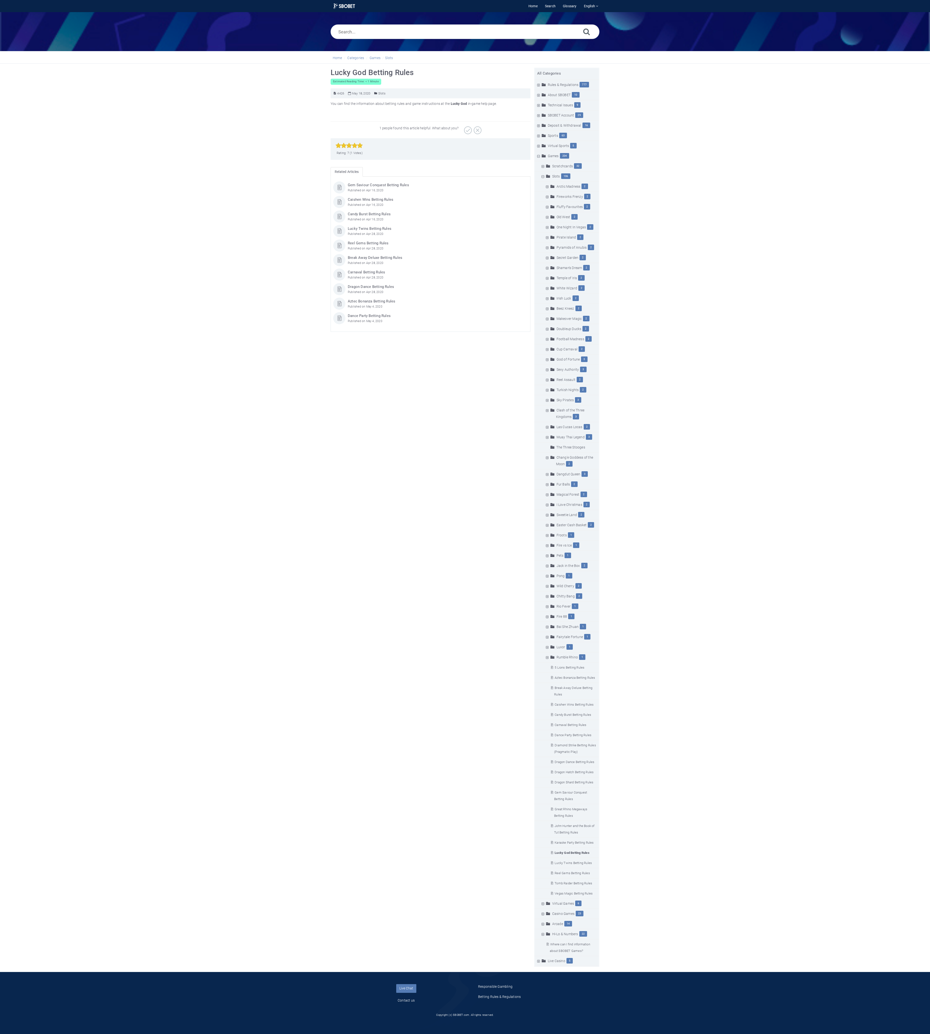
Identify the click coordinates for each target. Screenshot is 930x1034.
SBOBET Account (561, 115)
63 (563, 135)
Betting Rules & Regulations (499, 997)
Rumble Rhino (567, 657)
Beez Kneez (565, 308)
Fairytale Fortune (570, 637)
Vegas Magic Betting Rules (574, 893)
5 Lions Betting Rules (569, 667)
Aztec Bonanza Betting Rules (575, 677)
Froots (562, 535)
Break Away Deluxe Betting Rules (375, 257)
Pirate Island (566, 237)
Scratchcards (562, 166)
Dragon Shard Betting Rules (574, 782)
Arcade (557, 924)
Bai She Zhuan (568, 627)
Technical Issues (560, 105)
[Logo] (344, 6)
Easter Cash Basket (572, 525)
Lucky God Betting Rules (572, 853)
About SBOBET (559, 95)
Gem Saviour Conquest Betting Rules (378, 185)
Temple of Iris (567, 278)
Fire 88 (562, 616)
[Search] (586, 31)
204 (564, 155)
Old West (563, 217)
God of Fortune (568, 359)
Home (337, 58)
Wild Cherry (565, 586)
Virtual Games (563, 903)
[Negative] (477, 128)
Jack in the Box (568, 566)
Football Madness (570, 339)
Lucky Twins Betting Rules (573, 863)
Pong (561, 576)
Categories (355, 58)
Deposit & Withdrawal (564, 125)
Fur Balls (563, 484)
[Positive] (467, 128)
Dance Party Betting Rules (573, 735)
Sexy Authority (568, 369)
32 (577, 166)
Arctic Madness (569, 186)
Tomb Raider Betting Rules (573, 883)
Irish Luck (564, 298)
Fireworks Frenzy (570, 197)
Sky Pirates (565, 400)
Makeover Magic (569, 319)
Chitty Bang (566, 596)
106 (566, 176)
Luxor (561, 647)
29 (579, 115)
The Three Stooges (570, 447)
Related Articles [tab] (347, 172)
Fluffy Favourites (570, 207)
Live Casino (556, 961)
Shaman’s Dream (569, 268)
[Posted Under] (375, 93)
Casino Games (563, 914)
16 (586, 125)
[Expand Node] (539, 85)
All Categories (549, 73)
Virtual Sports (558, 146)
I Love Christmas (569, 505)
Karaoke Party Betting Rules (574, 842)
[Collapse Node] (539, 156)
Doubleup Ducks (569, 329)
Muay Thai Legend (571, 437)
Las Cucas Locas (569, 427)
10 (575, 94)
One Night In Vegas (571, 227)
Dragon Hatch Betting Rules (574, 772)
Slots (389, 58)
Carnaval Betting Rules (570, 725)
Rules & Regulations (563, 85)
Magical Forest (568, 494)
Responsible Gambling (495, 986)
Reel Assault (566, 380)
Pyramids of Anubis (572, 247)
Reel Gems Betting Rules (572, 873)
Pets (560, 555)
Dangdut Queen (569, 474)
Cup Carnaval (567, 349)
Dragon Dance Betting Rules (574, 762)
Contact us (406, 1000)
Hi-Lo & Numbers (565, 934)
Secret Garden (568, 258)
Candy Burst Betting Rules (573, 715)
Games (375, 58)
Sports (553, 136)
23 (579, 913)
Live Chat (406, 988)
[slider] (349, 145)
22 (583, 933)
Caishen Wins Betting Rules (574, 704)
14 (568, 923)
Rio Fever (564, 606)
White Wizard (567, 288)
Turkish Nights (568, 390)
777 (584, 84)
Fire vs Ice (564, 545)
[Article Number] (334, 93)
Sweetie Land (567, 515)
